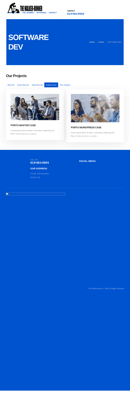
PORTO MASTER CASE (23, 125)
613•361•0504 (75, 13)
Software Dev (51, 85)
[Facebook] (62, 13)
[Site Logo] (25, 8)
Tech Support (65, 85)
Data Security (37, 85)
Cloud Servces (23, 85)
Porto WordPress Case (86, 127)
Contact (53, 13)
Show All (10, 85)
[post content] (35, 107)
